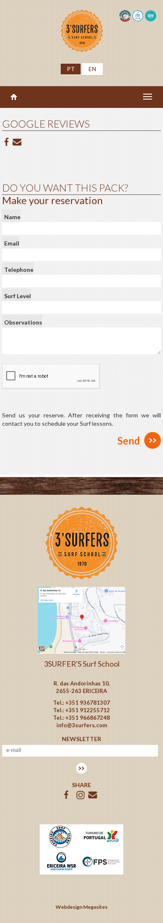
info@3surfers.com (81, 725)
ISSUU (80, 795)
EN (92, 68)
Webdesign (69, 907)
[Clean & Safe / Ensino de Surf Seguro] (138, 15)
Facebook (6, 142)
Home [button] (13, 97)
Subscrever (81, 768)
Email (11, 243)
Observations (23, 322)
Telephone (18, 269)
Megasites (95, 907)
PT (71, 68)
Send (128, 441)
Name (12, 216)
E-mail (17, 142)
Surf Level (17, 295)
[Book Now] (81, 619)
